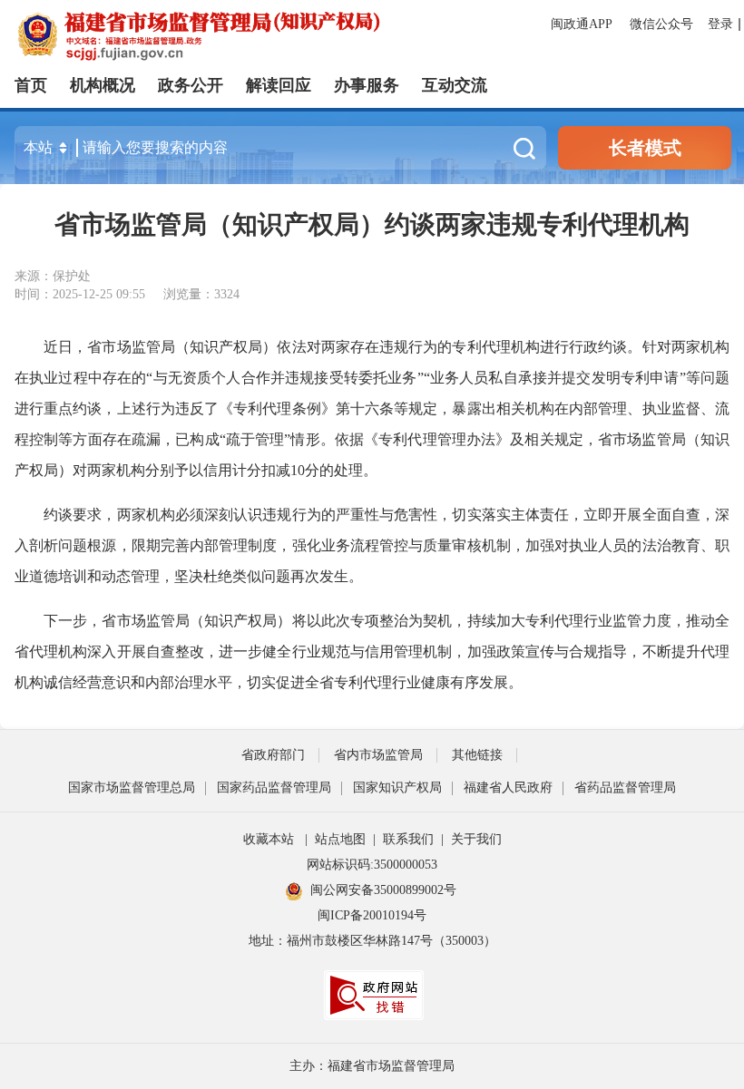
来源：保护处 (53, 276)
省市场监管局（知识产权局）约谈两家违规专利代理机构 (372, 224)
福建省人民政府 (508, 787)
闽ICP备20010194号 (372, 915)
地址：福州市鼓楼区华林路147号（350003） (372, 941)
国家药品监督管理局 (274, 787)
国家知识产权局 (397, 787)
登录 (720, 24)
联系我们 (408, 839)
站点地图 (340, 839)
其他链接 (477, 755)
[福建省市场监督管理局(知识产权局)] (298, 34)
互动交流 (454, 85)
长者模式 (645, 148)
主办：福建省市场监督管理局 (372, 1066)
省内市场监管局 (378, 755)
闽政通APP (583, 24)
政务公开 (190, 85)
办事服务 (366, 85)
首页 (31, 85)
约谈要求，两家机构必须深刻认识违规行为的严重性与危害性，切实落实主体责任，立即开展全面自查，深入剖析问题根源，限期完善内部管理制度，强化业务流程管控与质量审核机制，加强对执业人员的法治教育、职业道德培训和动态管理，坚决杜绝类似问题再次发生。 (372, 545)
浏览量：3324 (201, 294)
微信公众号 (661, 24)
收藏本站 (268, 839)
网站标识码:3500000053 (372, 864)
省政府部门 (273, 755)
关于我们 (476, 839)
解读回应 (278, 85)
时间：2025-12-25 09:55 (80, 294)
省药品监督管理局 (625, 787)
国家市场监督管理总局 (131, 787)
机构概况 (102, 85)
